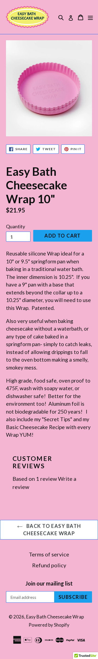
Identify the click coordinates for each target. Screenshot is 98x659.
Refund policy (49, 565)
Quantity (15, 226)
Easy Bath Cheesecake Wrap (55, 617)
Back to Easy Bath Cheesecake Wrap (52, 529)
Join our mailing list (49, 583)
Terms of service (49, 554)
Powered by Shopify (49, 625)
